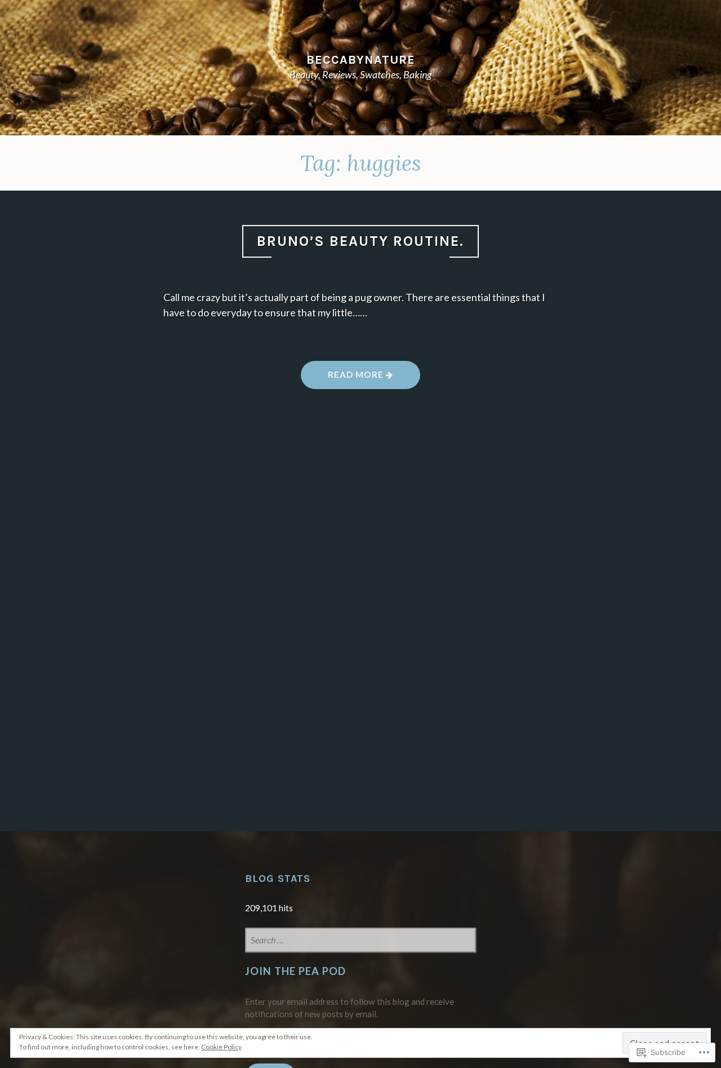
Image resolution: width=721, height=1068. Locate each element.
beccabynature (360, 59)
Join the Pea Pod (295, 971)
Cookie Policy (221, 1047)
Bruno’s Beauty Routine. (360, 241)
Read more (343, 379)
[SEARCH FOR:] (360, 941)
